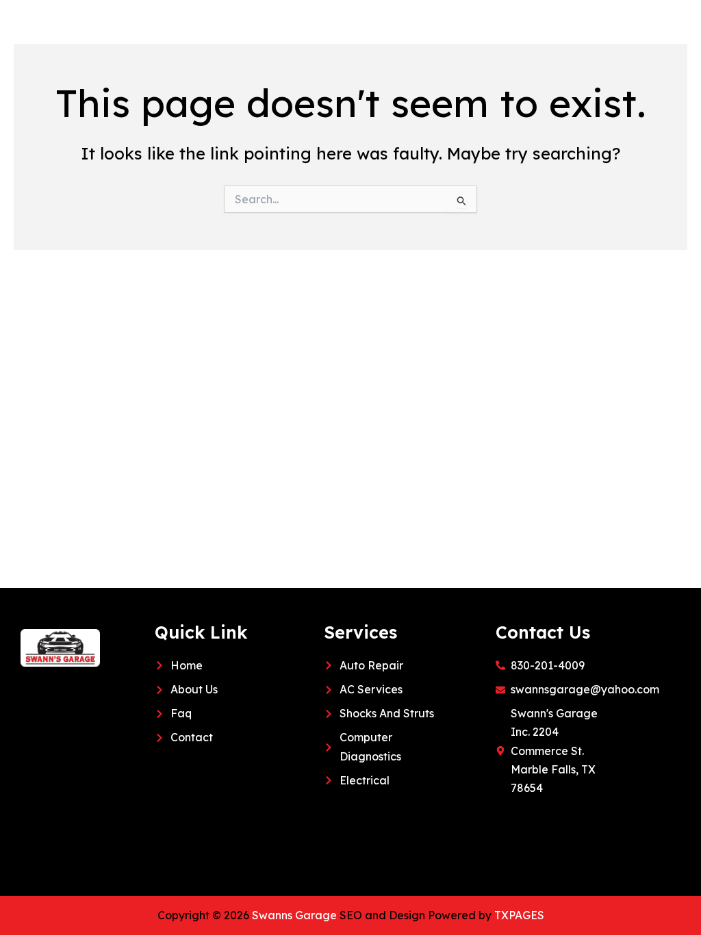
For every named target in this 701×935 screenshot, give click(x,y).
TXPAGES (519, 915)
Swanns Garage (294, 915)
